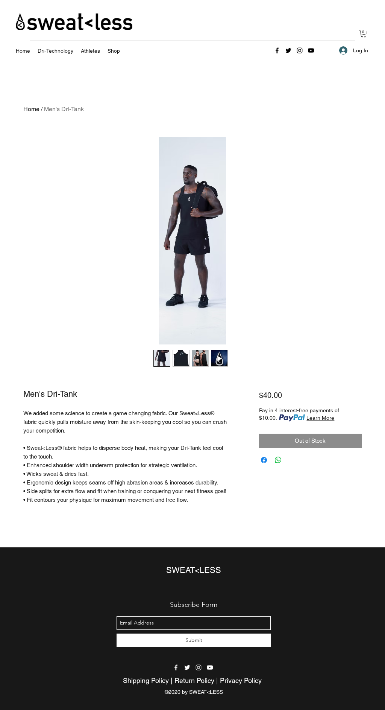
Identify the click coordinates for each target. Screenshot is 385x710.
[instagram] (299, 50)
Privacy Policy (241, 680)
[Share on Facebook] (263, 460)
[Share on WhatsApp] (278, 460)
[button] (363, 33)
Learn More (320, 418)
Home (31, 109)
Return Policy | (197, 680)
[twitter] (288, 50)
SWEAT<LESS (193, 570)
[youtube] (311, 50)
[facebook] (277, 50)
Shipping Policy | (148, 680)
